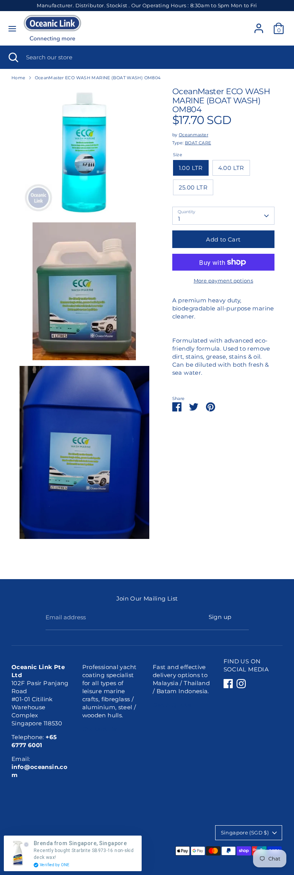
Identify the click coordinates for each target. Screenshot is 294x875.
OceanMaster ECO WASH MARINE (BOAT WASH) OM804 (98, 77)
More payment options (223, 281)
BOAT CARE (198, 142)
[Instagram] (241, 683)
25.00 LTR (193, 187)
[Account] (258, 24)
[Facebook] (228, 683)
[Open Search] (13, 57)
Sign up (220, 616)
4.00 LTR (231, 167)
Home (18, 77)
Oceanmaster (193, 134)
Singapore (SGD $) (245, 832)
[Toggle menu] (12, 28)
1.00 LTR (191, 167)
